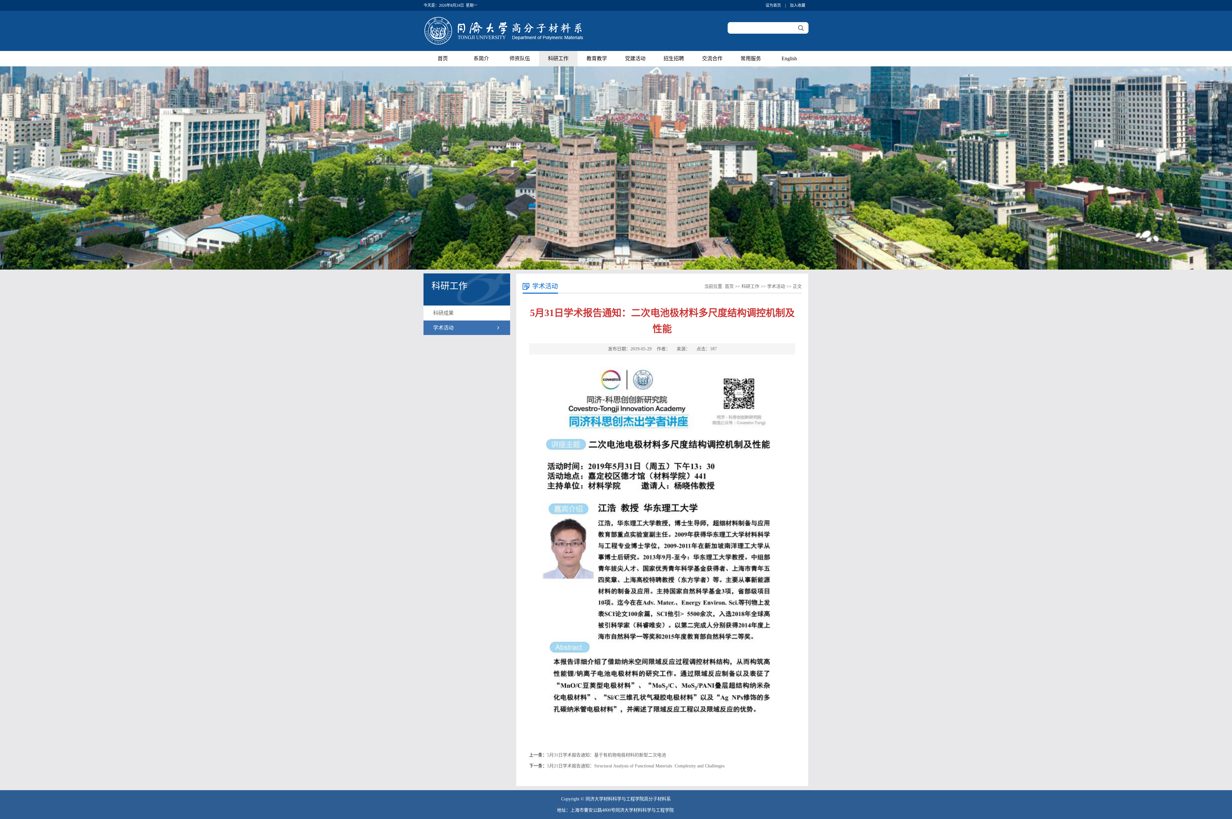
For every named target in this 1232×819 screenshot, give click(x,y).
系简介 (481, 58)
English (789, 58)
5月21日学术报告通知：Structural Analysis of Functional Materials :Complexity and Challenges (635, 766)
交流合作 (712, 58)
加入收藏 (797, 5)
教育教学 (596, 58)
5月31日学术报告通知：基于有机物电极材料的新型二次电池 (606, 755)
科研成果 (443, 313)
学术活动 (443, 327)
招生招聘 (673, 58)
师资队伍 (519, 58)
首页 (443, 58)
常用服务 (750, 58)
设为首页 (773, 5)
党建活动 (635, 58)
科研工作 (558, 58)
